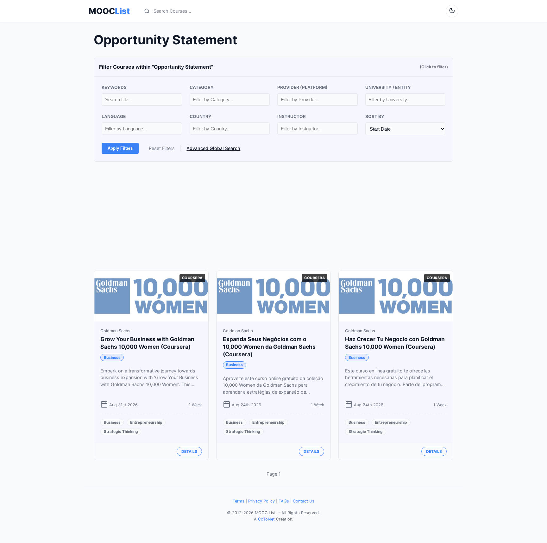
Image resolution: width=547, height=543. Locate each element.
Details (189, 451)
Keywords (114, 87)
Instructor (291, 116)
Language (114, 116)
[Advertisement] (273, 216)
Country (200, 116)
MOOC (109, 11)
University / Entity (388, 87)
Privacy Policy (261, 501)
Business (112, 357)
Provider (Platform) (302, 87)
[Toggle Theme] (452, 11)
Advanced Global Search (213, 148)
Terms (238, 501)
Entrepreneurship (146, 422)
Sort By (374, 116)
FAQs (284, 501)
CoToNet (266, 519)
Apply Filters (120, 148)
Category (202, 87)
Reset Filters (162, 148)
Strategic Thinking (121, 431)
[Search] (147, 11)
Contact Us (303, 501)
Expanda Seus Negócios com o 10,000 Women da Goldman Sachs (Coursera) (269, 347)
